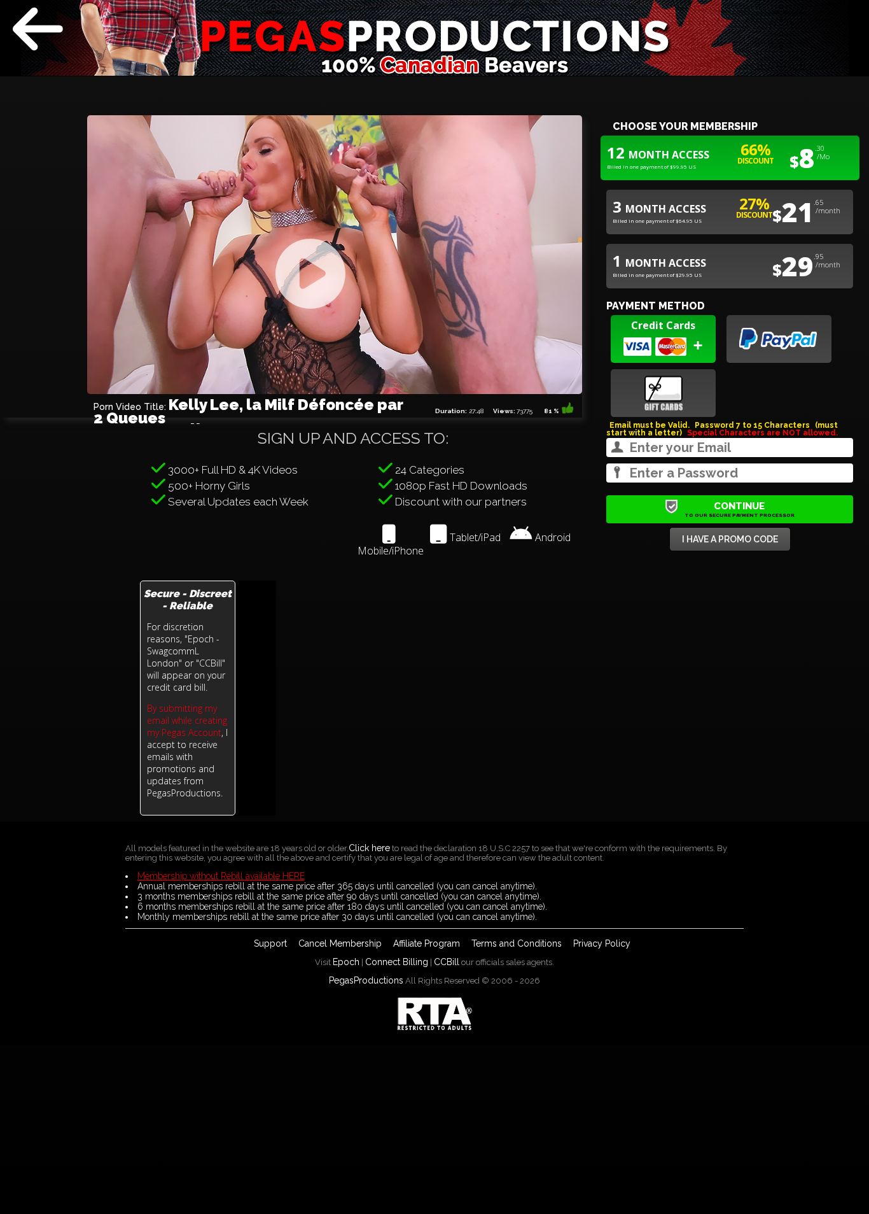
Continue (740, 509)
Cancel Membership (340, 943)
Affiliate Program (426, 943)
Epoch (346, 962)
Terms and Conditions (516, 943)
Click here (369, 848)
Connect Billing (396, 962)
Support (270, 943)
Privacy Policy (601, 943)
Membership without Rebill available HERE (221, 876)
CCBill (446, 962)
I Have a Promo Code (730, 539)
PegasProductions (366, 980)
